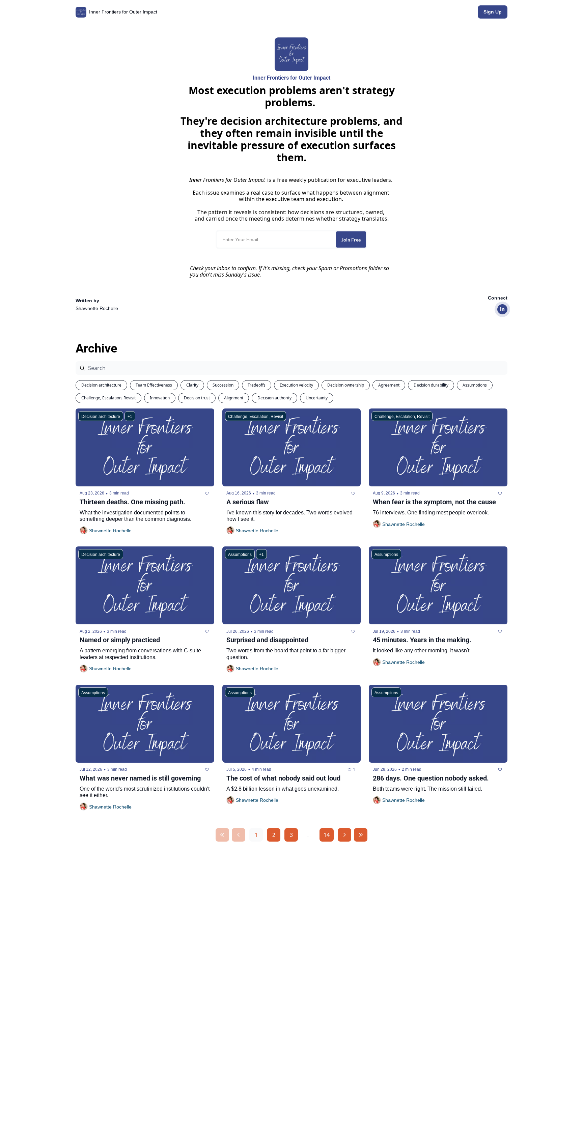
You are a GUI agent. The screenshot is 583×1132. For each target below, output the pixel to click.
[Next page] (344, 835)
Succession (223, 385)
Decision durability (431, 385)
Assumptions (475, 385)
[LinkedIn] (502, 309)
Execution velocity (296, 385)
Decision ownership (345, 385)
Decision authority (274, 398)
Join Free (351, 240)
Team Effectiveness (154, 385)
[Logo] (81, 12)
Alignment (233, 398)
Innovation (160, 398)
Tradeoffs (257, 385)
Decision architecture (101, 385)
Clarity (192, 385)
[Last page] (360, 835)
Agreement (388, 385)
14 (327, 835)
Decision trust (197, 398)
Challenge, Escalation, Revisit (108, 398)
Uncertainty (317, 398)
